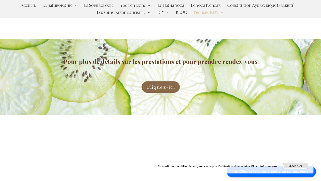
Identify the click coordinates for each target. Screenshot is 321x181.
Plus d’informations (264, 166)
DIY (160, 13)
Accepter (295, 166)
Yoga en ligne (133, 6)
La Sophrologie (98, 6)
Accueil (28, 6)
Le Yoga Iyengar (205, 6)
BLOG (181, 13)
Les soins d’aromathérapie (121, 13)
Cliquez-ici (160, 87)
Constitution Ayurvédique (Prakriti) (260, 6)
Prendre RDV (206, 13)
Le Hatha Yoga (170, 6)
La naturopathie (57, 6)
